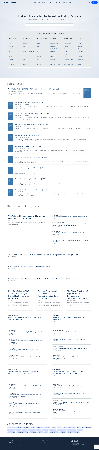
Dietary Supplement (55, 64)
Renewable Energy (68, 59)
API (56, 2)
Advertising (25, 64)
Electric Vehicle (67, 43)
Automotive (67, 41)
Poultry (10, 56)
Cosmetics (39, 43)
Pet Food (11, 54)
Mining (65, 51)
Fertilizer (11, 48)
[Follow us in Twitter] (75, 441)
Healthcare (53, 41)
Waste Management (69, 64)
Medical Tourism (54, 48)
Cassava (80, 430)
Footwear (63, 432)
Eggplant (40, 432)
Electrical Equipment (73, 432)
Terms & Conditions (44, 440)
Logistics (80, 46)
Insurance (80, 59)
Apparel (38, 61)
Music (24, 59)
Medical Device (53, 61)
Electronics (33, 432)
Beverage (11, 46)
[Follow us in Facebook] (73, 441)
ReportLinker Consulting (14, 444)
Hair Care (39, 56)
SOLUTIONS (37, 2)
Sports (79, 64)
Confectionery (72, 430)
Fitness (79, 54)
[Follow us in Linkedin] (78, 441)
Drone (65, 56)
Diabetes (52, 59)
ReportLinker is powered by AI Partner (17, 445)
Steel (65, 61)
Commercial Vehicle (22, 432)
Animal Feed (11, 432)
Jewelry (38, 54)
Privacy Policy (43, 442)
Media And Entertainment (28, 51)
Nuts (46, 432)
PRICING (51, 2)
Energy (66, 54)
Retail (38, 46)
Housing (80, 61)
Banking (80, 56)
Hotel (79, 43)
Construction (67, 48)
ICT (23, 56)
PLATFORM (44, 2)
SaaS (24, 46)
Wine (10, 51)
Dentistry (52, 46)
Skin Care (39, 48)
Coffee (10, 41)
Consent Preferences (45, 444)
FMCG (38, 51)
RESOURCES (62, 2)
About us (11, 442)
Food (10, 43)
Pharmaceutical (54, 43)
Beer (10, 61)
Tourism (80, 41)
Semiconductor (54, 432)
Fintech (80, 48)
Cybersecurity (26, 61)
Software (25, 54)
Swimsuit (39, 64)
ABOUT (71, 2)
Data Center (25, 48)
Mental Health (53, 51)
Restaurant (80, 51)
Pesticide (11, 59)
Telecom (25, 43)
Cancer (52, 56)
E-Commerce (40, 41)
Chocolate (11, 64)
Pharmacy (52, 54)
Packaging (66, 46)
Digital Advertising (27, 41)
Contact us (11, 440)
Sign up (94, 2)
